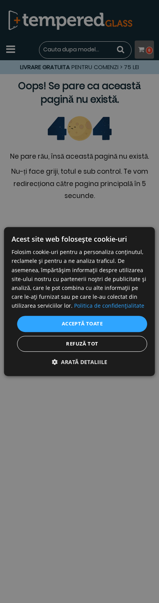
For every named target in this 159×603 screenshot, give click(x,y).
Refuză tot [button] (82, 343)
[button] (79, 361)
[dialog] (79, 301)
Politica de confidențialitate (109, 305)
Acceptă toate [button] (82, 323)
